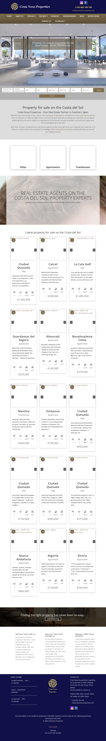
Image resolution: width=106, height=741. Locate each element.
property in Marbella (55, 115)
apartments (87, 716)
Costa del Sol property (64, 129)
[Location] (19, 89)
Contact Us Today (53, 208)
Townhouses (83, 167)
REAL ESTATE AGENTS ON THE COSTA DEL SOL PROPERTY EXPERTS (53, 195)
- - (20, 682)
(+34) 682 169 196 (83, 7)
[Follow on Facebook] (85, 2)
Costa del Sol (84, 115)
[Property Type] (8, 89)
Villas (23, 167)
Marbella (27, 640)
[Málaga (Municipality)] (19, 91)
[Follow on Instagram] (81, 2)
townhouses (49, 718)
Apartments (53, 167)
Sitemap (53, 730)
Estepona (58, 716)
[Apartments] (8, 91)
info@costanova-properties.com (83, 11)
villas (59, 718)
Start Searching (53, 619)
